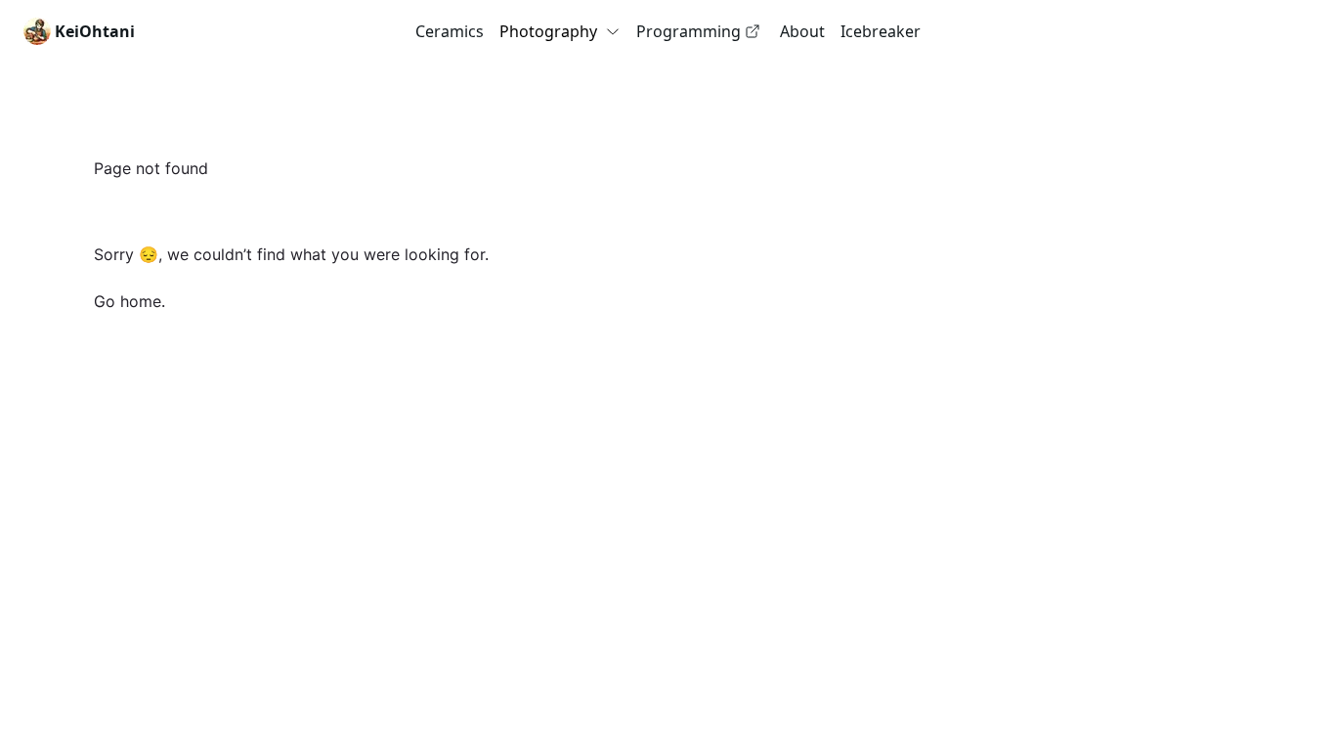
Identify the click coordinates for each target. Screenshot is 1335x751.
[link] (79, 31)
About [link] (802, 31)
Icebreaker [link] (880, 31)
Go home (127, 301)
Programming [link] (688, 31)
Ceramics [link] (449, 31)
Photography (548, 31)
